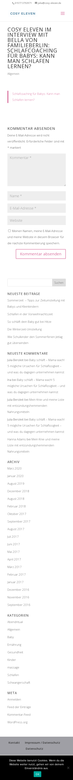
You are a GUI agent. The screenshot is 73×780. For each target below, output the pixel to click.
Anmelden (14, 699)
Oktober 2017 (16, 514)
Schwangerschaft (18, 682)
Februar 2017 (16, 574)
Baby (10, 637)
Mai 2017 (13, 552)
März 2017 (14, 567)
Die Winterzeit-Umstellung (24, 329)
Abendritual (15, 622)
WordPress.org (17, 722)
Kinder (11, 660)
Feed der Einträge (19, 707)
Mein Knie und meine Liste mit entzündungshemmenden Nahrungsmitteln (35, 406)
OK (37, 774)
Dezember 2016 (18, 590)
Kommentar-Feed (19, 714)
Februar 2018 (16, 506)
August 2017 (15, 529)
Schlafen (13, 675)
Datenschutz (34, 748)
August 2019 (15, 483)
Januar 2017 (15, 582)
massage (13, 667)
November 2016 (18, 597)
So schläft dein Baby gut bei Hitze (29, 322)
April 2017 (14, 559)
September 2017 (18, 521)
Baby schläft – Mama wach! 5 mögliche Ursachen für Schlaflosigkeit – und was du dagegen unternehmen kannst (35, 366)
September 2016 (18, 605)
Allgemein (13, 74)
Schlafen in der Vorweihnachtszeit (30, 314)
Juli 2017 (13, 536)
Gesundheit (15, 652)
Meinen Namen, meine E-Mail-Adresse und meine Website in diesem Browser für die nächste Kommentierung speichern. (35, 237)
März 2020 (14, 468)
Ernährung (14, 645)
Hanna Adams (16, 439)
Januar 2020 (15, 476)
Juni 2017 (13, 544)
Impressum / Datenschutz (42, 742)
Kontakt (14, 742)
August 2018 (15, 499)
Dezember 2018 (18, 491)
